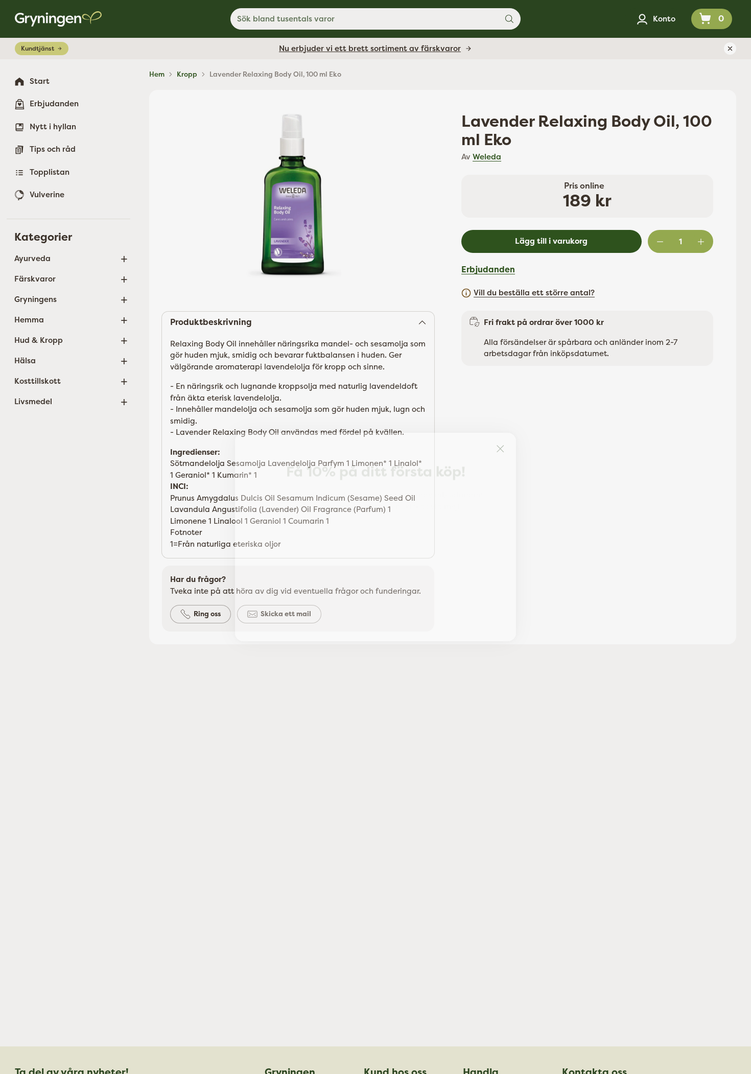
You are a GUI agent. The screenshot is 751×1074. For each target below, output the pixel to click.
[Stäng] (500, 448)
